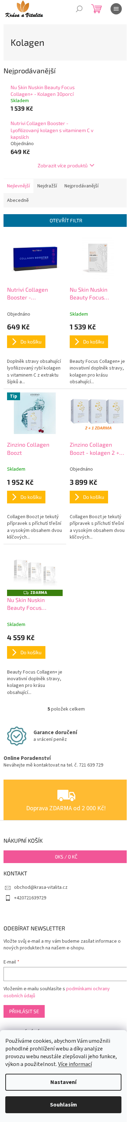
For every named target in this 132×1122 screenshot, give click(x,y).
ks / (66, 857)
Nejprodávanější (81, 186)
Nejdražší (47, 186)
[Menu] (116, 9)
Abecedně (18, 200)
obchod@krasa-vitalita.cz (41, 887)
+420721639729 (30, 897)
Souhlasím (63, 1105)
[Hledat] (79, 9)
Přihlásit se (24, 1011)
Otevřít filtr (66, 220)
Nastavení (63, 1082)
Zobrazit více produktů (63, 165)
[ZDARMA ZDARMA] (35, 568)
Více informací (75, 1064)
